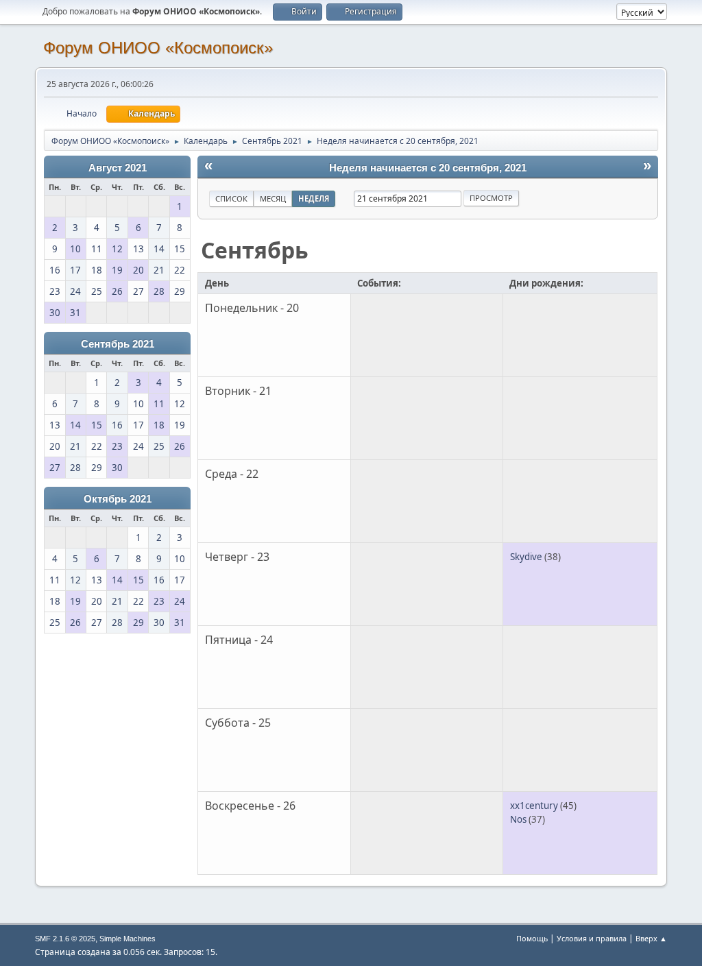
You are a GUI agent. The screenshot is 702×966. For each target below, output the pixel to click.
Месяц (273, 198)
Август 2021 (117, 167)
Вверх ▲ (651, 938)
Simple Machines (127, 938)
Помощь (532, 938)
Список (231, 198)
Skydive (526, 557)
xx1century (534, 805)
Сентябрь (254, 250)
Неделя (313, 198)
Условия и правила (592, 938)
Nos (518, 819)
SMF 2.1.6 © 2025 (65, 938)
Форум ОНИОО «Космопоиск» (158, 47)
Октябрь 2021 (118, 499)
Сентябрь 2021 (117, 344)
